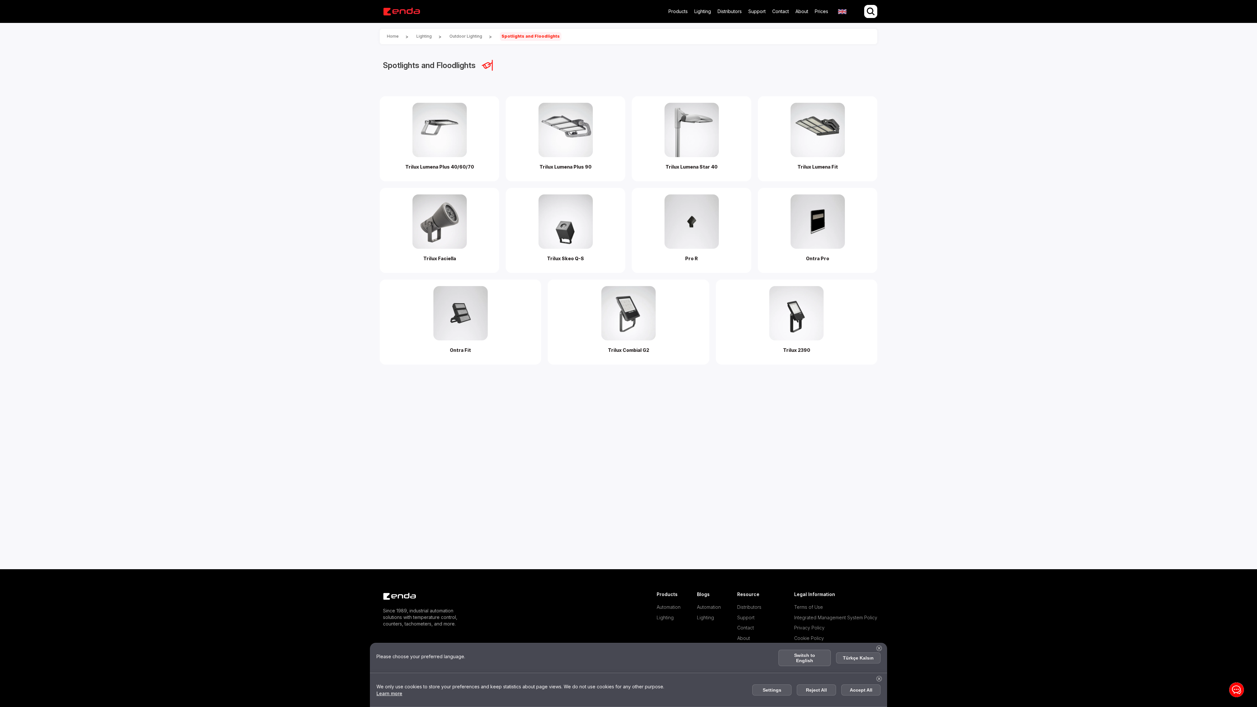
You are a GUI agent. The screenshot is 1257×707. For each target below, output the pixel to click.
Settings (772, 690)
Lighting (702, 11)
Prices (821, 11)
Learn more (389, 693)
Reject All (816, 690)
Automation (669, 607)
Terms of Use (808, 607)
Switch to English (804, 658)
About (801, 11)
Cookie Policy (809, 638)
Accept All (861, 690)
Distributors (730, 11)
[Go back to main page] (401, 11)
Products (678, 11)
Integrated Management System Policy (835, 617)
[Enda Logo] (396, 596)
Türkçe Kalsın (858, 658)
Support (757, 11)
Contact (780, 11)
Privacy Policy (809, 627)
